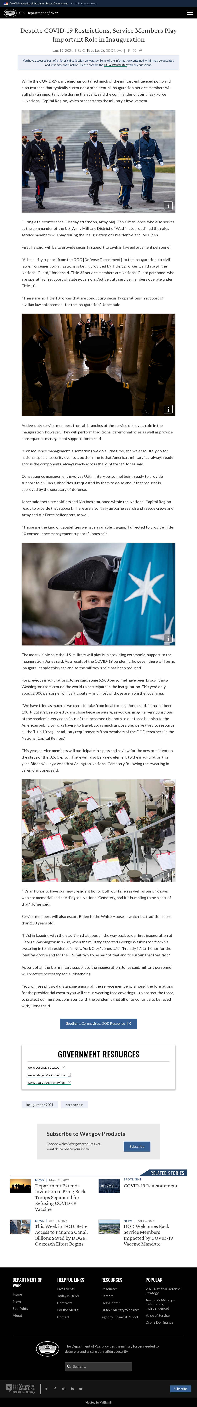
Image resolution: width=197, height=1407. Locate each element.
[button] (190, 13)
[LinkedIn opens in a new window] (72, 1389)
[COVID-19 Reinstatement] (141, 1185)
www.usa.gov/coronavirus (47, 1083)
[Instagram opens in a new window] (64, 1389)
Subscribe (137, 1146)
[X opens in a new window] (46, 1389)
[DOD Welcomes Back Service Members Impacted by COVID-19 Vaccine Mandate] (141, 1233)
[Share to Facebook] (129, 51)
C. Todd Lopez (93, 51)
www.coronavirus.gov (44, 1067)
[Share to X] (135, 51)
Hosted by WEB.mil (98, 1402)
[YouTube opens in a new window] (81, 1389)
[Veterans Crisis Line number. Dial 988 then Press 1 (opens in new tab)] (20, 1389)
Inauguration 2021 (39, 1105)
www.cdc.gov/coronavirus (47, 1075)
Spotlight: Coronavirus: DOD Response (96, 1023)
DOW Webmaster (115, 65)
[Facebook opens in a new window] (55, 1389)
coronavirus (74, 1105)
